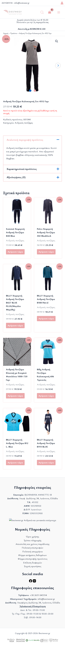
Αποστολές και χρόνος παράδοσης (32, 543)
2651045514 (7, 3)
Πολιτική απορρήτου (32, 551)
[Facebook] (31, 581)
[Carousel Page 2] (35, 90)
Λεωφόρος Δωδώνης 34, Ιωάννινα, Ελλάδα (38, 602)
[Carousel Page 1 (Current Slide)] (30, 90)
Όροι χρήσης (32, 536)
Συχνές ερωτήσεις (32, 566)
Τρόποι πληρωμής (32, 540)
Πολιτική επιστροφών (32, 547)
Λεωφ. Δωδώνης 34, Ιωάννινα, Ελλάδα (38, 498)
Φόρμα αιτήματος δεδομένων (32, 555)
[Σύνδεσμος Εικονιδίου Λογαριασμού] (62, 3)
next (58, 65)
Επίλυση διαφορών (32, 562)
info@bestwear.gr (22, 3)
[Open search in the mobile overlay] (42, 12)
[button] (56, 41)
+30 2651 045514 (38, 595)
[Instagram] (34, 581)
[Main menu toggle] (59, 12)
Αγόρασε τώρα (15, 251)
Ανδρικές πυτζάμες (24, 122)
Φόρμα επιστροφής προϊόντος (32, 558)
